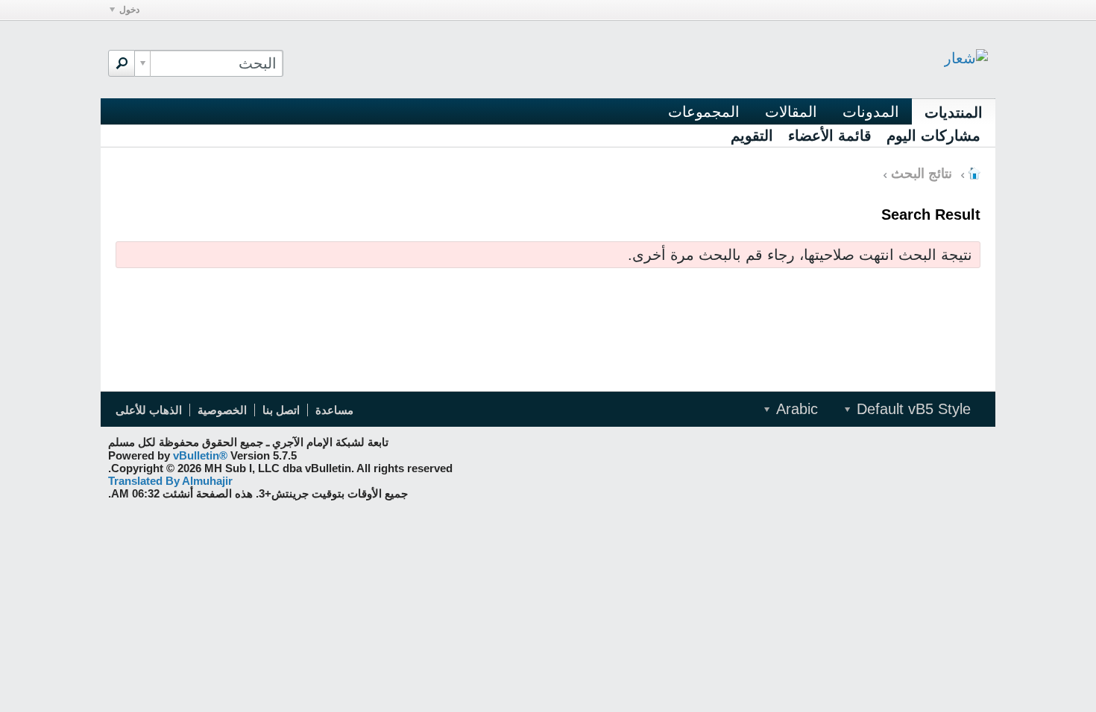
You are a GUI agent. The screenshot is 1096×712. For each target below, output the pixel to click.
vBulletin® (200, 455)
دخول (129, 9)
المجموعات (704, 112)
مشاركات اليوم (933, 135)
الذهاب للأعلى (149, 410)
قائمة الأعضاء (830, 135)
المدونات (871, 112)
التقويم (752, 135)
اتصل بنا (281, 410)
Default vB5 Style (911, 409)
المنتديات (954, 112)
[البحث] (121, 63)
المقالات (791, 112)
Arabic (795, 409)
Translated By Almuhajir (170, 480)
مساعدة (334, 410)
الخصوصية (222, 410)
